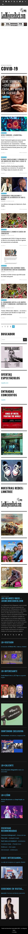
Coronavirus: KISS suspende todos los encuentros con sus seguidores (13, 269)
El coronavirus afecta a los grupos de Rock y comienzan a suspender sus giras (14, 304)
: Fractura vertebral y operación (13, 893)
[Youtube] (22, 1)
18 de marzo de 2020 (10, 137)
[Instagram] (6, 1)
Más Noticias (3, 133)
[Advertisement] (14, 46)
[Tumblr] (17, 1)
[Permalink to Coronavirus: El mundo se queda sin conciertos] (14, 220)
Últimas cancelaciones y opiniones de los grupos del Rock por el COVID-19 (14, 160)
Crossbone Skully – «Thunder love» (11, 844)
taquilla (3, 400)
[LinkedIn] (8, 1)
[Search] (3, 4)
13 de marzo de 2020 (10, 235)
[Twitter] (19, 1)
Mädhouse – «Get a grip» (8, 847)
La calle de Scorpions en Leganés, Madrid (13, 862)
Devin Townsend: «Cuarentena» (11, 135)
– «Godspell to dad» (10, 838)
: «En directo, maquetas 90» (13, 735)
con (8, 799)
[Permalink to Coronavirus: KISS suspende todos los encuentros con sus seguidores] (14, 256)
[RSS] (14, 1)
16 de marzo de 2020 (10, 163)
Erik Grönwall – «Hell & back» (9, 850)
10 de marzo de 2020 (10, 271)
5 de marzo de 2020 (10, 307)
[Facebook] (3, 1)
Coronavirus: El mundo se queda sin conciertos (13, 233)
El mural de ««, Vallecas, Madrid (13, 646)
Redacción (3, 137)
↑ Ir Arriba (14, 932)
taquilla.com (4, 383)
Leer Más (3, 152)
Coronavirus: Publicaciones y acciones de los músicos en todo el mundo (13, 197)
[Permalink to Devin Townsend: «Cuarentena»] (14, 124)
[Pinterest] (11, 1)
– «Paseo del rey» (13, 835)
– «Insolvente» (13, 841)
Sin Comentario (24, 152)
